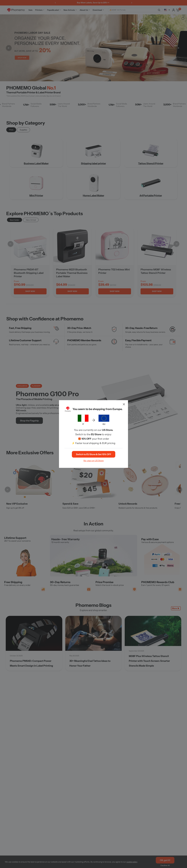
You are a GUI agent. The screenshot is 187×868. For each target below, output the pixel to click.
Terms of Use (93, 457)
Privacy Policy (109, 457)
